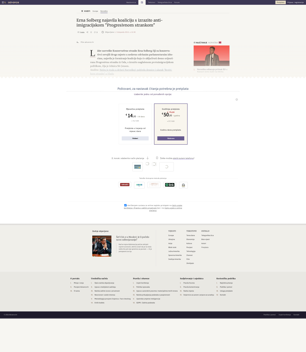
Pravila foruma (189, 283)
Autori (203, 243)
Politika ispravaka (143, 287)
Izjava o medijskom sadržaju (105, 287)
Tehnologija (190, 251)
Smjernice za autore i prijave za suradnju (198, 295)
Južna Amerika (174, 251)
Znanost (189, 255)
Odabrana (170, 138)
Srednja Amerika (174, 259)
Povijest (189, 247)
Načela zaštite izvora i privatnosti (107, 291)
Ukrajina (171, 239)
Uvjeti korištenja (142, 283)
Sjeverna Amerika (175, 255)
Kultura (189, 243)
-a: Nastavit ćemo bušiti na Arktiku (212, 70)
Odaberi (135, 138)
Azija (170, 243)
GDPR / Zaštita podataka (145, 303)
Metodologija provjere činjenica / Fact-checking (113, 299)
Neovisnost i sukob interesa (105, 295)
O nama (77, 291)
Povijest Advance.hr (81, 287)
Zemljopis (190, 263)
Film (188, 259)
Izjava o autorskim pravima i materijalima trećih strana (157, 291)
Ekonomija (190, 239)
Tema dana (190, 235)
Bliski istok (172, 247)
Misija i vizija (79, 283)
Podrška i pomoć (226, 287)
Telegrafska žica (207, 235)
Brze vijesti (205, 239)
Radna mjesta (188, 291)
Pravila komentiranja (191, 287)
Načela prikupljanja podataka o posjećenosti (153, 295)
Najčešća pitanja (226, 283)
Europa (171, 235)
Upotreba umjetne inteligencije (148, 299)
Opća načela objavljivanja (104, 283)
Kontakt (223, 295)
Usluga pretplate (226, 291)
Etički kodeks (99, 303)
